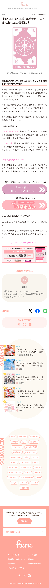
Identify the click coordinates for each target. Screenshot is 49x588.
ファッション (26, 467)
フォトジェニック (15, 472)
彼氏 (36, 462)
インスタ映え (26, 462)
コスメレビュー (31, 452)
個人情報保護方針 (34, 563)
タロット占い (18, 447)
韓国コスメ (17, 452)
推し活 (38, 472)
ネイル (14, 483)
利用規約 (11, 563)
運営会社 (31, 559)
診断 (13, 437)
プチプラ (15, 442)
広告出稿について (13, 532)
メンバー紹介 (33, 555)
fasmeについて (13, 555)
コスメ (14, 462)
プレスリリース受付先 (16, 568)
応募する (24, 521)
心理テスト (34, 442)
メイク (38, 467)
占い (24, 442)
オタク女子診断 (32, 447)
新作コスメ (34, 437)
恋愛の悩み (13, 478)
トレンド (35, 483)
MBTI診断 (23, 437)
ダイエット (13, 467)
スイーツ (24, 483)
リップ (36, 457)
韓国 (39, 478)
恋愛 (27, 457)
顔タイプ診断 (16, 457)
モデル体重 (25, 488)
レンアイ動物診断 (27, 478)
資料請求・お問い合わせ (17, 559)
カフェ (29, 472)
